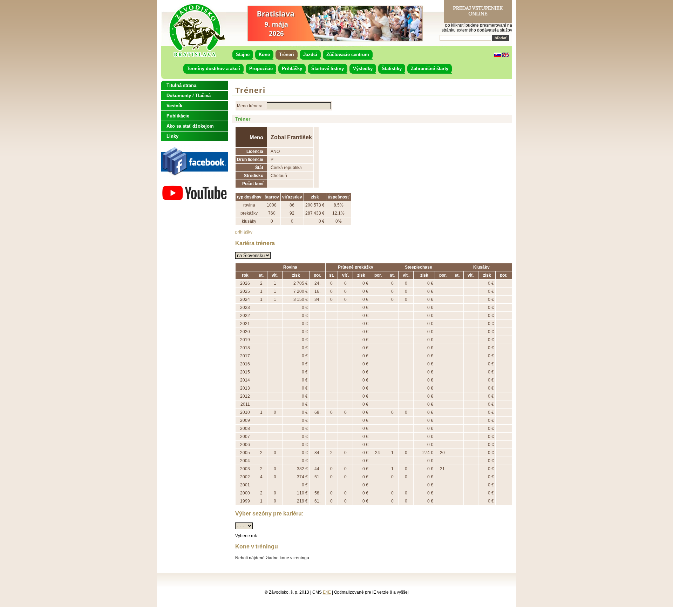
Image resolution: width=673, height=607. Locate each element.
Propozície (261, 68)
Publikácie (177, 116)
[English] (505, 55)
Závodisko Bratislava (197, 30)
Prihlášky (292, 68)
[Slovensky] (497, 55)
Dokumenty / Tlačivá (188, 95)
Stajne (243, 54)
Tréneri (286, 54)
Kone (264, 54)
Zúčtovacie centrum (347, 54)
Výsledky (363, 68)
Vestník (174, 105)
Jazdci (310, 54)
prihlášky (243, 232)
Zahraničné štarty (429, 68)
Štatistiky (392, 68)
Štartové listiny (327, 68)
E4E (327, 592)
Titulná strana (181, 85)
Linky (172, 136)
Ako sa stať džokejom (190, 126)
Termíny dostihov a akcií (213, 68)
